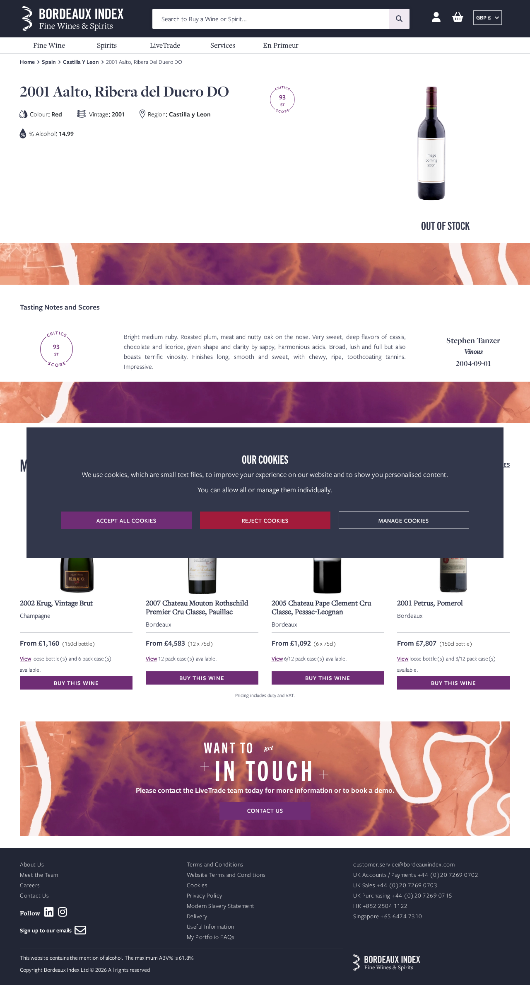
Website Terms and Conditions (226, 875)
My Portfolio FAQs (211, 937)
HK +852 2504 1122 (380, 906)
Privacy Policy (204, 895)
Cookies (197, 885)
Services (222, 45)
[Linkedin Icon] (49, 912)
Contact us (265, 810)
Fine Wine (49, 45)
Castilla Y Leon (81, 61)
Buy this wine (76, 683)
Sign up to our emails (47, 930)
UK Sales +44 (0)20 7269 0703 (395, 885)
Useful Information (210, 926)
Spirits (107, 45)
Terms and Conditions (215, 864)
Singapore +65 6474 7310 (387, 916)
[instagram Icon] (62, 912)
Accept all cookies (126, 520)
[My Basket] (457, 17)
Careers (30, 885)
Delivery (197, 916)
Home (27, 61)
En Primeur (281, 45)
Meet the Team (39, 875)
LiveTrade (165, 45)
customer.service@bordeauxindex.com (404, 864)
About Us (32, 864)
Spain (49, 61)
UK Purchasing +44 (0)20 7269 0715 (403, 895)
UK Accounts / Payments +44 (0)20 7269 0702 (415, 875)
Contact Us (34, 895)
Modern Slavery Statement (221, 906)
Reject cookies (265, 520)
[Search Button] (399, 19)
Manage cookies (403, 520)
